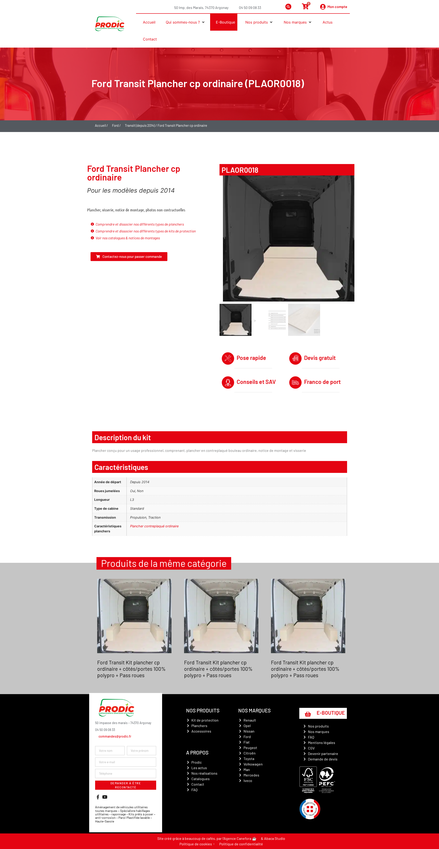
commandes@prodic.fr (115, 736)
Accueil (100, 125)
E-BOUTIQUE (331, 713)
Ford (115, 125)
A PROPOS (197, 752)
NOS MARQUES (254, 710)
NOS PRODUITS (203, 710)
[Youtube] (104, 797)
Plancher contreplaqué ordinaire (154, 526)
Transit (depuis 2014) (140, 125)
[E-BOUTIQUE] (308, 714)
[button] (184, 22)
